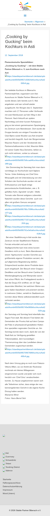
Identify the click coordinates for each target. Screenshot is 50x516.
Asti (7, 453)
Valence (8, 471)
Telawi (8, 464)
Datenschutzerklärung (12, 486)
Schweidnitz (10, 460)
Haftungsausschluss (11, 483)
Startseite (7, 479)
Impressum (8, 490)
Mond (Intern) (9, 493)
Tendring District (12, 467)
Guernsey (9, 457)
